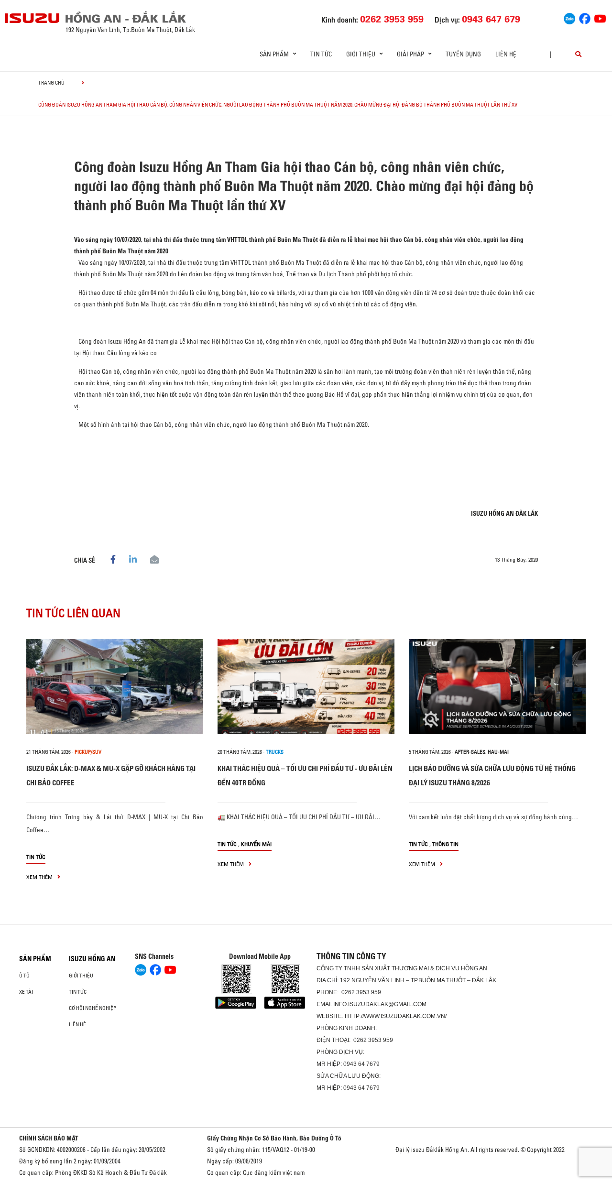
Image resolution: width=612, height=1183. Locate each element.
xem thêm (40, 876)
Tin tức (321, 54)
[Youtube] (600, 17)
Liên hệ (505, 54)
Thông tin (445, 843)
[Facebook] (584, 17)
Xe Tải (26, 991)
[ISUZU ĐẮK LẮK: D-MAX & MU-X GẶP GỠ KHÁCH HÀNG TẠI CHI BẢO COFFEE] (114, 686)
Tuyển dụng (463, 54)
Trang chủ (51, 82)
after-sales (470, 752)
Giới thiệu (81, 975)
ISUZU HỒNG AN (92, 959)
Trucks (275, 752)
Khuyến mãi (256, 843)
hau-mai (498, 752)
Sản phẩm (35, 959)
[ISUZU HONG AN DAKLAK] (32, 18)
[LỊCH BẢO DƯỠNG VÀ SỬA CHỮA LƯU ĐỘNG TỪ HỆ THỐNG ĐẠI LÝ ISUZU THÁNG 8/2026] (497, 686)
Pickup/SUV (88, 752)
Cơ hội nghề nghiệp (92, 1008)
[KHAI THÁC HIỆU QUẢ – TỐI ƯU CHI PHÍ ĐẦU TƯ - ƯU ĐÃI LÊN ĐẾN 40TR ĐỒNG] (306, 686)
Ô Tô (24, 975)
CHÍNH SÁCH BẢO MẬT (48, 1138)
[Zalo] (569, 17)
